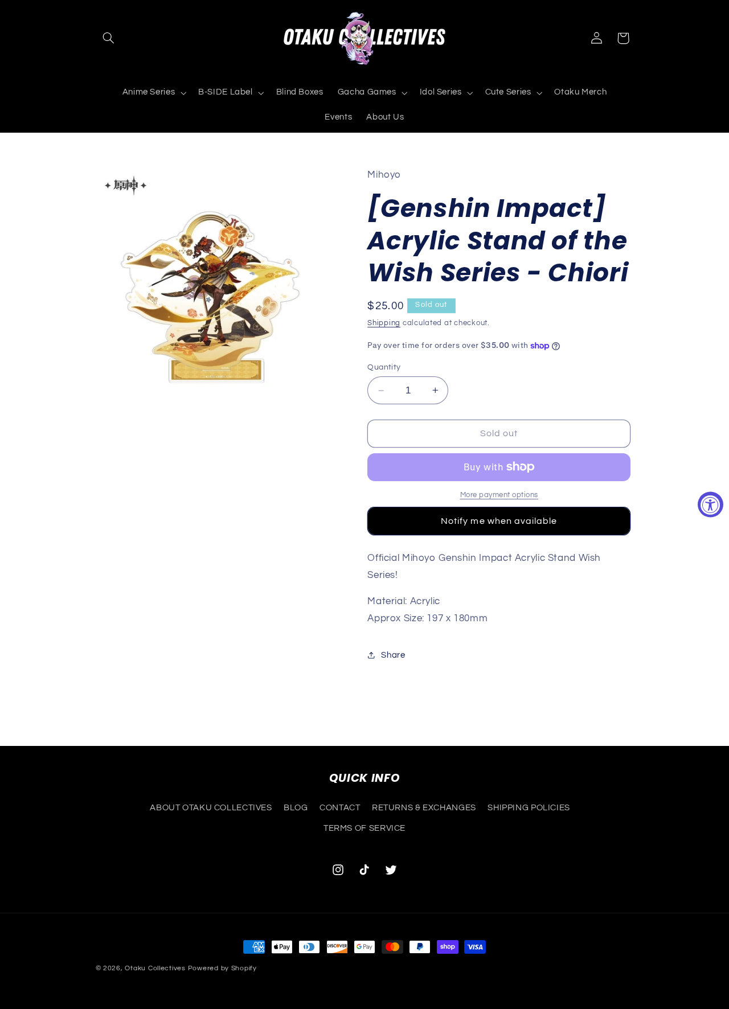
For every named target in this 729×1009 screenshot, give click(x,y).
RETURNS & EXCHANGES (424, 807)
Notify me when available (499, 521)
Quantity (383, 367)
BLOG (296, 807)
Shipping (383, 323)
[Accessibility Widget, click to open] (710, 505)
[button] (109, 38)
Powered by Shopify (222, 968)
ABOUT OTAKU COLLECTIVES (211, 807)
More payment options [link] (499, 495)
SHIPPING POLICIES (529, 807)
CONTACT (340, 807)
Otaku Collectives (155, 968)
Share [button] (393, 655)
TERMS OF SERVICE (364, 828)
